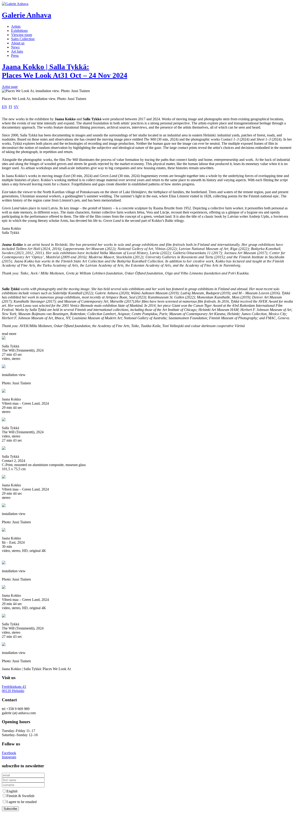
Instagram (9, 757)
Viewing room (21, 35)
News (15, 47)
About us (17, 43)
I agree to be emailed (21, 802)
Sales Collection (23, 39)
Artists (16, 26)
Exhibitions (19, 31)
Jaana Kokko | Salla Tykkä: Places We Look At (64, 71)
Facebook (9, 753)
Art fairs (17, 51)
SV (16, 107)
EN (4, 107)
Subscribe (10, 808)
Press (15, 55)
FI (10, 107)
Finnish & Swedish (20, 796)
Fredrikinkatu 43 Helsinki (14, 689)
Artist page (10, 87)
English (12, 791)
